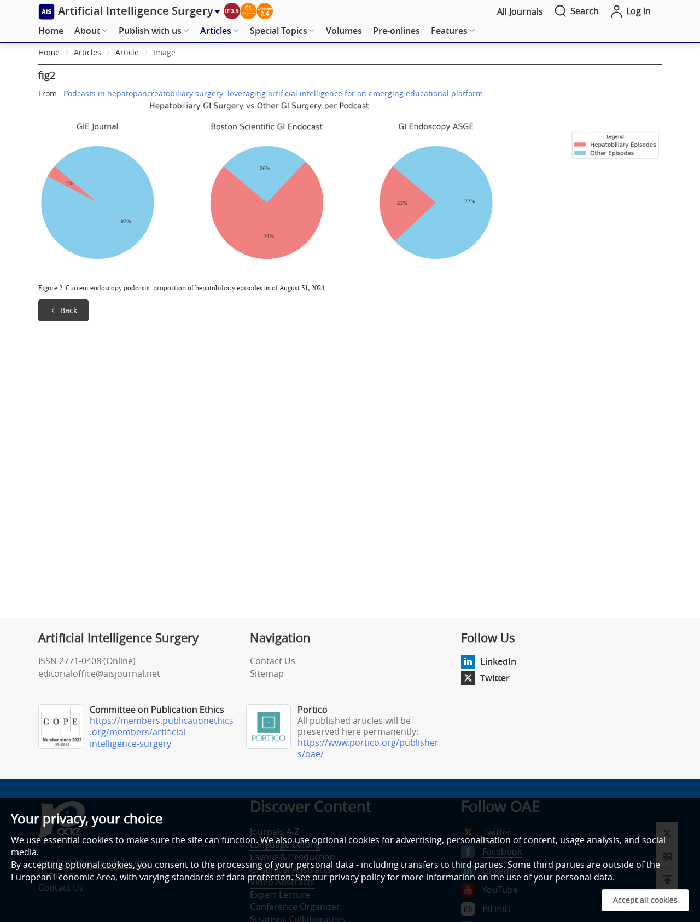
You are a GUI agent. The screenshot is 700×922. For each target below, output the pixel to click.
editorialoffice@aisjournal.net (99, 673)
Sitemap (267, 673)
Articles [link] (87, 52)
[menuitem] (51, 31)
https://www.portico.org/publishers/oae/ (368, 748)
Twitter (495, 678)
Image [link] (164, 52)
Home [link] (49, 52)
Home (50, 31)
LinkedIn (498, 661)
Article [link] (127, 52)
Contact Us (272, 661)
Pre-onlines (396, 31)
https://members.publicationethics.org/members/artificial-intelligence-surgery (162, 732)
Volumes (344, 31)
